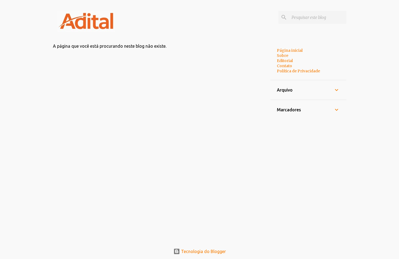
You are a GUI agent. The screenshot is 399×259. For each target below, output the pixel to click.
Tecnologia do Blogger (203, 251)
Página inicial (290, 50)
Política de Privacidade (298, 71)
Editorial (285, 60)
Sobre (282, 55)
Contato (284, 65)
